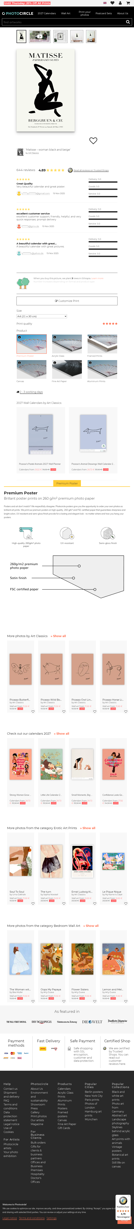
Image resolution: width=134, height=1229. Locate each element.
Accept (124, 1220)
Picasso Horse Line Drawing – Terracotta (113, 699)
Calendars (64, 1088)
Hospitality (37, 1174)
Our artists (37, 1120)
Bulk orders (38, 1142)
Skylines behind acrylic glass (121, 1131)
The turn (46, 891)
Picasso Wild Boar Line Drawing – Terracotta (51, 699)
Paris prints (92, 1099)
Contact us (10, 1088)
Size (19, 310)
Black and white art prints (118, 1095)
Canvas (62, 1120)
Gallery (35, 1112)
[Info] (19, 337)
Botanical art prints (120, 1156)
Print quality (24, 323)
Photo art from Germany (118, 1107)
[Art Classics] (20, 152)
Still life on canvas (118, 1164)
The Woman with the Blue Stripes (20, 989)
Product (22, 330)
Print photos (39, 1116)
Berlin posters (94, 1091)
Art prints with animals (121, 1141)
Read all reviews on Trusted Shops (91, 170)
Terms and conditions (32, 1218)
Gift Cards (64, 1128)
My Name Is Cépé (113, 894)
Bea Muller (17, 992)
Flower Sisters (80, 989)
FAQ (6, 1100)
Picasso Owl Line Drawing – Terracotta (82, 699)
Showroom (38, 1104)
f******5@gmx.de (30, 226)
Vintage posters (117, 1148)
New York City (93, 1095)
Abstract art (119, 1115)
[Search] (128, 22)
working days (31, 392)
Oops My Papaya (51, 989)
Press (34, 1108)
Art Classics (33, 153)
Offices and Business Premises (38, 1166)
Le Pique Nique (111, 891)
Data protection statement (10, 1116)
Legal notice (11, 1124)
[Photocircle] (17, 13)
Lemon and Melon (113, 989)
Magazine (37, 1124)
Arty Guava (48, 992)
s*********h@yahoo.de (32, 253)
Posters (62, 1108)
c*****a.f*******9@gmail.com (36, 193)
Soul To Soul (17, 891)
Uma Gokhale (19, 894)
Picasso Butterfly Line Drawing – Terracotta (20, 699)
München (91, 1119)
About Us (37, 1088)
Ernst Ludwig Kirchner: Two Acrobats (82, 891)
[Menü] (129, 1197)
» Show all (58, 636)
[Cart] (128, 3)
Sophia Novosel (50, 894)
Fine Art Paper (67, 1124)
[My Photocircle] (120, 3)
